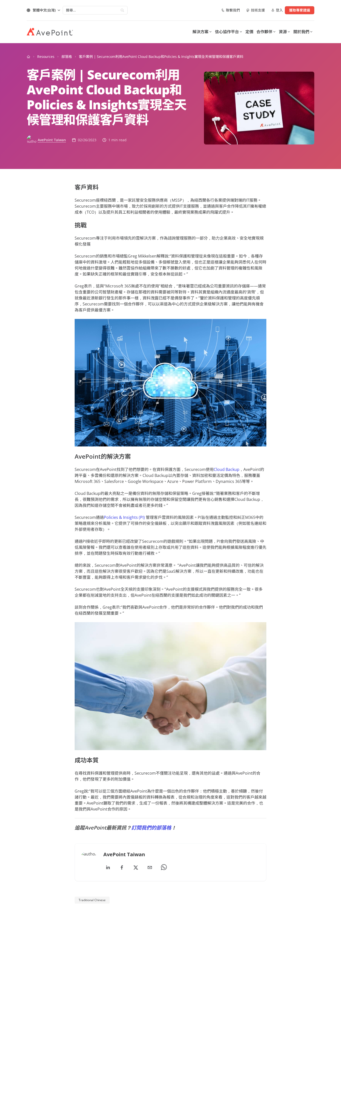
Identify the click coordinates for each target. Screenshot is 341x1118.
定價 (249, 31)
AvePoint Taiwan (52, 140)
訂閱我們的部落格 (151, 827)
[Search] (122, 10)
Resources (45, 56)
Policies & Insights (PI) (124, 517)
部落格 (66, 56)
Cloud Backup (226, 469)
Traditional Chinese (92, 900)
